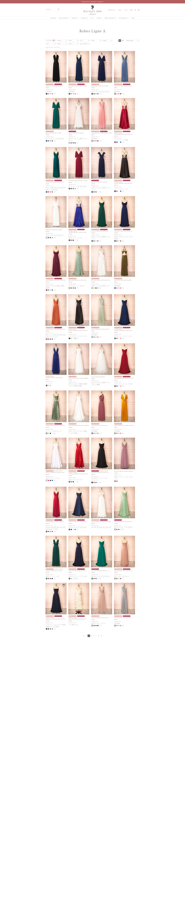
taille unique (48, 91)
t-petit (70, 138)
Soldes (133, 18)
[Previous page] (84, 636)
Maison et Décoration (110, 18)
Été (91, 18)
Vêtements (74, 18)
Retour (120, 9)
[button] (62, 40)
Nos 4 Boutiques (123, 18)
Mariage (98, 18)
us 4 (47, 187)
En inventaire (49, 40)
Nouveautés (53, 18)
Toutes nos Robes (63, 18)
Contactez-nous (111, 9)
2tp (115, 336)
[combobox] (51, 9)
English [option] (131, 10)
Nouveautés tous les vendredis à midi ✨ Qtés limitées (92, 1)
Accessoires (84, 18)
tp (92, 91)
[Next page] (101, 636)
